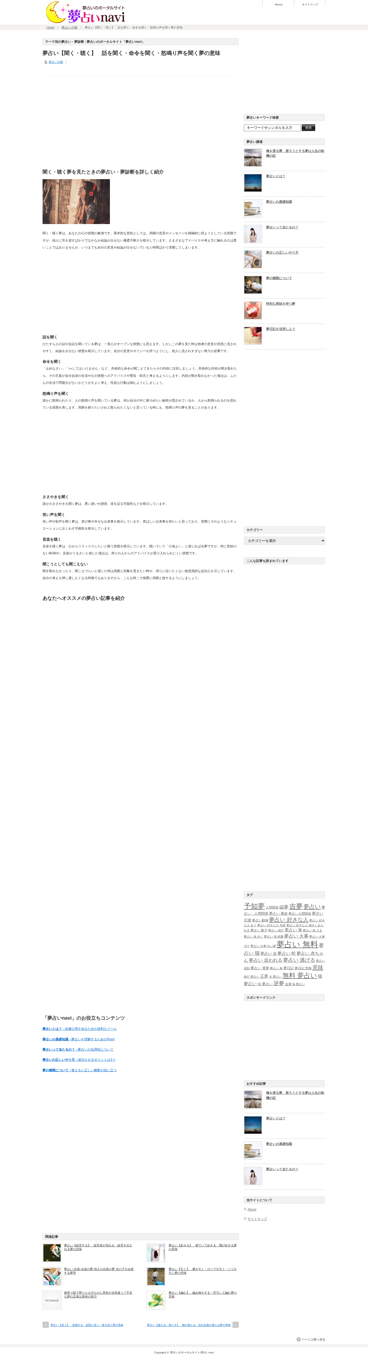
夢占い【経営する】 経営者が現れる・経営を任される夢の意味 (98, 1247)
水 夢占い (275, 976)
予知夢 (254, 906)
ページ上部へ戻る (313, 1339)
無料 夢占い (300, 975)
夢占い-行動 (70, 27)
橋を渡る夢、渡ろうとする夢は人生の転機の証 (295, 153)
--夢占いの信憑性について (78, 1049)
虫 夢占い (265, 984)
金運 (288, 984)
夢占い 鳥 (276, 968)
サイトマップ (310, 4)
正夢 (264, 976)
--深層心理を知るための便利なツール (80, 1029)
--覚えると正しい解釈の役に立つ (80, 1070)
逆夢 (278, 983)
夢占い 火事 (296, 936)
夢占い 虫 (269, 953)
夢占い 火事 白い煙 (263, 946)
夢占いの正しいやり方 (282, 252)
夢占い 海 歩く (253, 936)
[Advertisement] (141, 120)
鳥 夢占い (298, 984)
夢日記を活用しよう (280, 329)
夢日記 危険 (303, 968)
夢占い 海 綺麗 (273, 936)
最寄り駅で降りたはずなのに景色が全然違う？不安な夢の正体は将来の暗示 (98, 1294)
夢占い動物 (260, 920)
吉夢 (296, 906)
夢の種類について (279, 278)
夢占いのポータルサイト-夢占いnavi (192, 1352)
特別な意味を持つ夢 (280, 304)
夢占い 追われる (265, 960)
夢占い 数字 (259, 930)
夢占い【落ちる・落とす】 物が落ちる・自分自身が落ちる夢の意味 (189, 1325)
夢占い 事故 (278, 914)
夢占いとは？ (276, 176)
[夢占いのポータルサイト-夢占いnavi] (86, 22)
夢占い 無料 (297, 944)
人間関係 (272, 907)
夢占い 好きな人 (288, 920)
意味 (318, 967)
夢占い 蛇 (286, 953)
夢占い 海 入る (312, 930)
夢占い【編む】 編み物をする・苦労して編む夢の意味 (203, 1294)
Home (50, 27)
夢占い (312, 906)
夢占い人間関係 (300, 914)
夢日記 (288, 968)
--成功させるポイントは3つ (79, 1060)
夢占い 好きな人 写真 (271, 925)
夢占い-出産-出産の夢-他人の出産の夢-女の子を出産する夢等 (99, 1270)
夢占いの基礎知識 (279, 202)
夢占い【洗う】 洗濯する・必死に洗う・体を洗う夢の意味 (87, 1325)
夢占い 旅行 (276, 930)
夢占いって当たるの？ (282, 227)
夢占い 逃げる (299, 960)
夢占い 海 (293, 930)
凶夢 (284, 907)
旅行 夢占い (251, 976)
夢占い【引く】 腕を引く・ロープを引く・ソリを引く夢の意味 (203, 1270)
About (278, 4)
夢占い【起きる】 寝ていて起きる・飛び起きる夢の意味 (203, 1247)
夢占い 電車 (260, 968)
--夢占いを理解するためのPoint (78, 1039)
